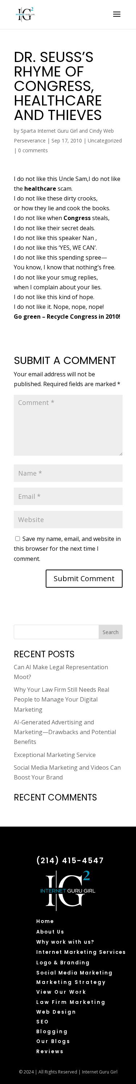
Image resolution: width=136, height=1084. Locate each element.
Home (45, 921)
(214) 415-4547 (70, 860)
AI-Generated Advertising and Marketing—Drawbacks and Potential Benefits (65, 732)
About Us (50, 931)
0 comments (33, 150)
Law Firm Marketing (71, 1002)
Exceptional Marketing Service (55, 755)
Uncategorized (105, 140)
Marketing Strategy (71, 982)
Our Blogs (53, 1041)
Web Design (56, 1012)
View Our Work (61, 992)
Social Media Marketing (74, 972)
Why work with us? (65, 942)
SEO (42, 1021)
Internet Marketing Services (81, 952)
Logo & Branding (63, 962)
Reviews (50, 1051)
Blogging (52, 1031)
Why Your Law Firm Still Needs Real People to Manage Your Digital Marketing (61, 699)
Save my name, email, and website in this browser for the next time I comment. (67, 548)
